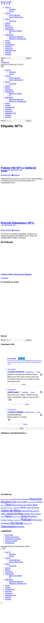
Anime (15, 499)
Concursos (9, 49)
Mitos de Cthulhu (16, 516)
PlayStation (10, 520)
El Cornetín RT (12, 369)
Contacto (8, 54)
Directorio (8, 47)
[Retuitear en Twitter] (6, 369)
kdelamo (16, 175)
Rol (13, 523)
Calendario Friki (10, 50)
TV (31, 523)
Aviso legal (9, 535)
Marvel (8, 516)
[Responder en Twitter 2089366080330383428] (9, 424)
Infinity (23, 507)
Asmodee (26, 499)
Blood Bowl (36, 498)
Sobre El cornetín (11, 541)
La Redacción (10, 45)
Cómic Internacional (16, 17)
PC (10, 33)
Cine (14, 501)
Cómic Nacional (14, 15)
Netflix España (12, 392)
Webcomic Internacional (17, 39)
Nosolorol (32, 516)
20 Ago (38, 372)
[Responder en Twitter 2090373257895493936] (9, 384)
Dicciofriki (12, 21)
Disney (15, 505)
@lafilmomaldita (29, 412)
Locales (8, 43)
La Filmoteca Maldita (15, 412)
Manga (3, 516)
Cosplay (29, 502)
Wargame (20, 526)
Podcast (8, 52)
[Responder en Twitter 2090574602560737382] (9, 404)
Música (7, 25)
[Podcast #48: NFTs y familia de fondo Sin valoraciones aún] (22, 163)
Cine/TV (8, 7)
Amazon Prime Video (6, 499)
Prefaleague (5, 523)
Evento (7, 41)
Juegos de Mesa (14, 513)
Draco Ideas (32, 505)
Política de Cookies (12, 537)
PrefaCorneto (37, 520)
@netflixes (25, 392)
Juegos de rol (30, 514)
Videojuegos (9, 29)
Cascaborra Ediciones (15, 372)
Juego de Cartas (32, 508)
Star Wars (26, 523)
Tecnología (9, 27)
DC (4, 505)
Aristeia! (19, 499)
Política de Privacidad (13, 539)
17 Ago (38, 412)
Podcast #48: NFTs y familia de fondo (18, 169)
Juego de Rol (26, 511)
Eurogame (4, 508)
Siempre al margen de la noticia (12, 64)
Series (11, 11)
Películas (12, 9)
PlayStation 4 (17, 520)
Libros (38, 514)
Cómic (34, 502)
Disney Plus (22, 505)
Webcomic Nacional (16, 37)
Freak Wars (16, 508)
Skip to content (6, 2)
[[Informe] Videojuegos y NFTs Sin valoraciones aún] (22, 218)
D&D (2, 505)
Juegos (7, 23)
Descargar (4, 278)
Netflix (24, 516)
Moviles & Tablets (15, 31)
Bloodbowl (6, 501)
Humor (7, 19)
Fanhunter (10, 508)
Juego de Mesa (11, 510)
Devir (9, 504)
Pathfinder (4, 520)
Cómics (7, 13)
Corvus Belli (22, 502)
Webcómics (9, 35)
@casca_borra (30, 372)
